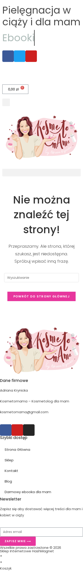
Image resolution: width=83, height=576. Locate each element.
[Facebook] (6, 430)
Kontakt (11, 470)
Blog (8, 481)
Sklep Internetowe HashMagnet (27, 551)
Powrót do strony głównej (41, 296)
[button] (6, 102)
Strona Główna (17, 449)
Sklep (9, 460)
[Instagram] (29, 430)
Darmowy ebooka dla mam (28, 491)
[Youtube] (17, 430)
